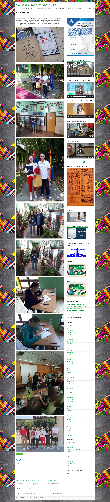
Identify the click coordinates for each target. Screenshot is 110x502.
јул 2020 (69, 390)
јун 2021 (69, 368)
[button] (80, 69)
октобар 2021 (70, 361)
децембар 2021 (70, 357)
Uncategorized (70, 442)
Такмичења (69, 451)
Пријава (69, 459)
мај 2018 (69, 430)
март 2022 (69, 350)
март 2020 (69, 395)
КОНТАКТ (91, 8)
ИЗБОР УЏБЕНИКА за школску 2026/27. (76, 304)
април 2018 (69, 433)
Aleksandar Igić (21, 488)
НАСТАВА (33, 8)
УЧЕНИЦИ (40, 8)
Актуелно (69, 444)
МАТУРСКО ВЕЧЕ (57, 493)
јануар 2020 (70, 399)
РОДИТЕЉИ (47, 8)
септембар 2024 (71, 332)
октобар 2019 (70, 401)
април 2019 (69, 410)
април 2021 (69, 372)
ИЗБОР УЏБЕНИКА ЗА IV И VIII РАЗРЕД (76, 308)
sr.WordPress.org (71, 465)
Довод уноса (70, 461)
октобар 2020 (70, 383)
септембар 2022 (71, 345)
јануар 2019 (70, 417)
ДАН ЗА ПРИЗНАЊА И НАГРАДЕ (22, 480)
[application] (80, 69)
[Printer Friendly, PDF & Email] (19, 454)
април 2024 (69, 334)
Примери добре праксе (44, 488)
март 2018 (69, 435)
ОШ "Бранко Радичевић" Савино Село (36, 4)
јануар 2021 (70, 379)
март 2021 (69, 374)
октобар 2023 (70, 339)
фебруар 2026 (70, 328)
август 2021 (70, 366)
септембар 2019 (71, 404)
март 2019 (69, 412)
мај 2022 (69, 348)
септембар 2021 (71, 363)
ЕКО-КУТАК (62, 8)
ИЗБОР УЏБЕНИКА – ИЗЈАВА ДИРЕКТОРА (77, 306)
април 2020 (69, 392)
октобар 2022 (70, 343)
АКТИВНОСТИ (69, 8)
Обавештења (36, 488)
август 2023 (70, 341)
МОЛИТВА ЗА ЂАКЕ (72, 313)
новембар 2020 (70, 381)
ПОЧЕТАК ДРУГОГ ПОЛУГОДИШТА (75, 310)
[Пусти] (68, 76)
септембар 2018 (71, 424)
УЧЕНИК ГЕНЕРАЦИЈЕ (52, 480)
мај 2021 (69, 370)
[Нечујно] (90, 76)
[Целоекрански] (92, 76)
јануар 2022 (70, 354)
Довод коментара (71, 463)
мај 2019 (69, 408)
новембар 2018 (70, 421)
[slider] (79, 96)
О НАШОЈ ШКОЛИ (25, 8)
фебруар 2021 (70, 377)
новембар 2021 (70, 359)
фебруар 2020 (70, 397)
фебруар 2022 (70, 352)
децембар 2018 (70, 419)
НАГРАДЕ (85, 8)
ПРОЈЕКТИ (55, 8)
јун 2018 (69, 428)
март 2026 (69, 325)
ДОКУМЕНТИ (78, 8)
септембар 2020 (71, 386)
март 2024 (69, 337)
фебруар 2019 (70, 415)
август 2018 (70, 426)
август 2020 (70, 388)
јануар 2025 (70, 330)
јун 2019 (69, 406)
